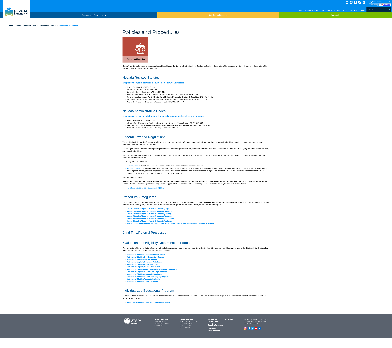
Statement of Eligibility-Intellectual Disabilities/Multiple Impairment (152, 269)
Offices (345, 10)
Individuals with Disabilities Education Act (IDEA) (145, 188)
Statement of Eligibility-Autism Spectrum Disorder (146, 254)
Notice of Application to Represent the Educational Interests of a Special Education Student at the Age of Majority (170, 223)
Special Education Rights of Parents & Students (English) (149, 209)
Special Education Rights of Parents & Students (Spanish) (149, 211)
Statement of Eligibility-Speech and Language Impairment (149, 277)
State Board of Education (357, 10)
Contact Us (212, 319)
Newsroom (212, 328)
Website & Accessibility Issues (215, 325)
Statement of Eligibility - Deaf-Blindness (142, 259)
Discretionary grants (134, 168)
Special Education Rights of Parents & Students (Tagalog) (149, 214)
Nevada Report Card (334, 10)
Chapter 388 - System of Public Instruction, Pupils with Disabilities (153, 83)
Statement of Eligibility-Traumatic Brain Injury (144, 279)
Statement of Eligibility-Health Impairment (142, 264)
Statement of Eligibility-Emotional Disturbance (144, 262)
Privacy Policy (213, 322)
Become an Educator (311, 10)
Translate (386, 5)
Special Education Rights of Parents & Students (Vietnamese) (150, 218)
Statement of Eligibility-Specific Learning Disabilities (147, 272)
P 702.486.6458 (185, 325)
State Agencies (214, 331)
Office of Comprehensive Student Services (39, 26)
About (300, 10)
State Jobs (229, 319)
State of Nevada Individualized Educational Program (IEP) (149, 302)
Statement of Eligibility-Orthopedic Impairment (144, 274)
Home (11, 26)
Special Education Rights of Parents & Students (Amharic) (149, 221)
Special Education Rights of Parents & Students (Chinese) (149, 216)
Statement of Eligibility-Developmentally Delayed (145, 257)
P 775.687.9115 (158, 325)
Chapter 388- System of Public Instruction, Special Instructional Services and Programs (163, 116)
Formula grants (132, 166)
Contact (322, 10)
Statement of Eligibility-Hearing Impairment (143, 267)
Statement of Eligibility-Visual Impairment (142, 281)
